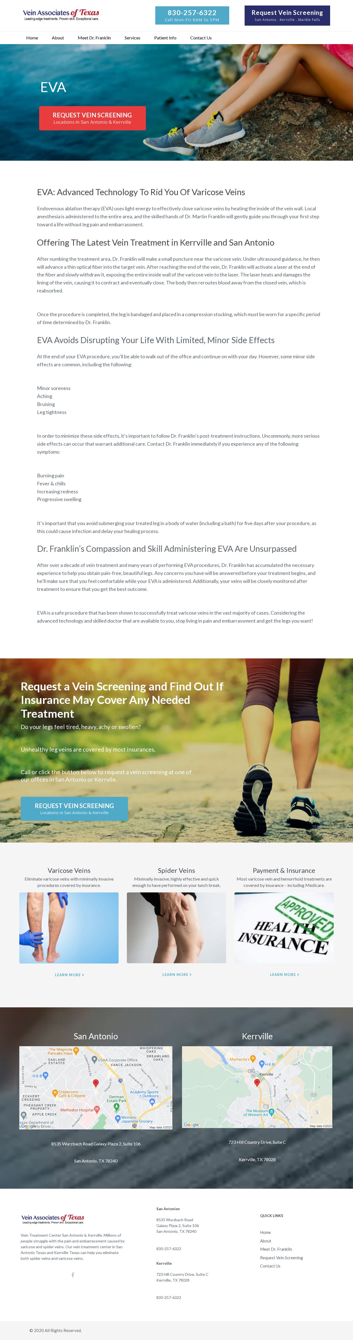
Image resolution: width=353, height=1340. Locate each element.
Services (132, 37)
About (58, 37)
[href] (95, 1088)
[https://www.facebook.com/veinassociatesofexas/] (73, 1274)
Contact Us (201, 37)
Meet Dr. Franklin (94, 37)
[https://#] (69, 927)
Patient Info (165, 37)
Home (32, 37)
